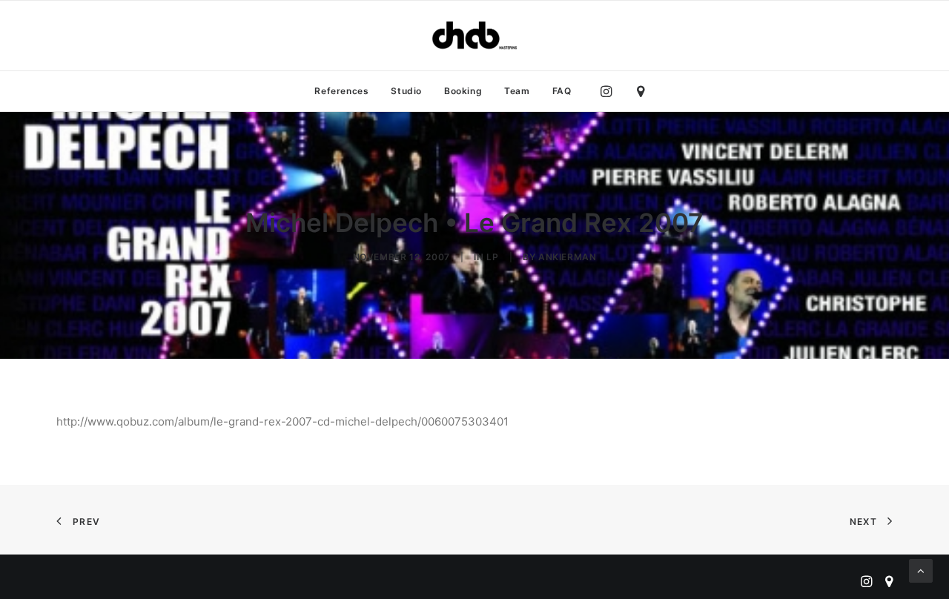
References (341, 90)
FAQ (562, 90)
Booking (463, 90)
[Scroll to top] (921, 570)
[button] (609, 91)
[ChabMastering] (474, 35)
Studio (406, 90)
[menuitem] (341, 91)
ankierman (567, 256)
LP (492, 256)
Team (516, 90)
